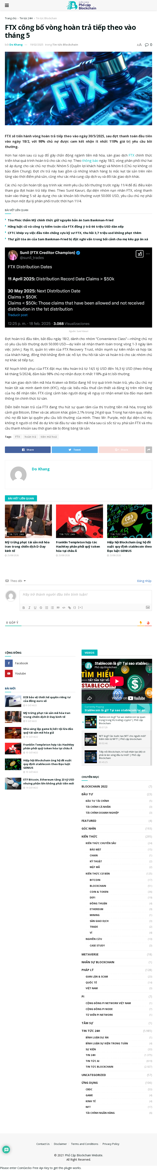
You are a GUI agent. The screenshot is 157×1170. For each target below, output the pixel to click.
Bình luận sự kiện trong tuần (107, 1043)
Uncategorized (94, 1075)
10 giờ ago (31, 736)
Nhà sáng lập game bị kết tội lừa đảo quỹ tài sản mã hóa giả (48, 730)
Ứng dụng (90, 1083)
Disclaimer (60, 1144)
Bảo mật (95, 849)
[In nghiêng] (29, 607)
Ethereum (96, 909)
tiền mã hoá (49, 436)
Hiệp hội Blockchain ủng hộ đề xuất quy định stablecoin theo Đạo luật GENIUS (129, 546)
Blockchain (98, 886)
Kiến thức (89, 836)
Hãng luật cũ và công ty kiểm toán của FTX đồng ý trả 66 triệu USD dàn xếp (66, 226)
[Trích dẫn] (58, 607)
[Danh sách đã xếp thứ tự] (46, 607)
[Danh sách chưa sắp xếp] (52, 607)
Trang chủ (10, 18)
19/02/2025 (36, 44)
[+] (80, 607)
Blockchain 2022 (94, 786)
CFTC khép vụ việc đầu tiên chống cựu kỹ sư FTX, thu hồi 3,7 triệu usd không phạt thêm (74, 233)
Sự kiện (91, 1049)
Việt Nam (92, 988)
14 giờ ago (31, 787)
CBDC (89, 1089)
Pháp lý (87, 970)
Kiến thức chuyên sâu (101, 843)
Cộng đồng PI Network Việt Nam (108, 1003)
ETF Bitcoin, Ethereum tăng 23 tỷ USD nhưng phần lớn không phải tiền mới (48, 781)
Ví (91, 932)
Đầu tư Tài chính (97, 801)
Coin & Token (99, 892)
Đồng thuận (98, 903)
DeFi (92, 897)
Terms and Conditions (84, 1144)
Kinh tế (91, 1101)
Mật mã (95, 867)
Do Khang (16, 44)
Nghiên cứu (94, 939)
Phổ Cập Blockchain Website (83, 1155)
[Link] (69, 607)
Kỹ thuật (96, 861)
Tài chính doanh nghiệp (102, 812)
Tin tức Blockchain (46, 18)
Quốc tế (91, 982)
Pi (83, 996)
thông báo (90, 160)
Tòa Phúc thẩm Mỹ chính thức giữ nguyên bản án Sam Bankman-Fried (60, 220)
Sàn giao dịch (99, 921)
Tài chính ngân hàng (100, 1113)
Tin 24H (90, 1055)
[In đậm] (24, 607)
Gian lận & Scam (97, 976)
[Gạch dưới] (35, 607)
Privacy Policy (111, 1144)
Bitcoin (95, 880)
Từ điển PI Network (99, 1015)
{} (74, 607)
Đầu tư (87, 794)
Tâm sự (87, 1023)
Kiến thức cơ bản (98, 873)
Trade (94, 926)
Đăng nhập (143, 581)
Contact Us (43, 1144)
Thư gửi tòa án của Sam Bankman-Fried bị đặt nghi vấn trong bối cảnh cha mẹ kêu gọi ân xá (78, 239)
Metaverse (90, 954)
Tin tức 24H (26, 18)
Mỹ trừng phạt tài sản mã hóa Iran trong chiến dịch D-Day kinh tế (27, 546)
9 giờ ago (31, 705)
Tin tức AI (92, 1061)
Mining (95, 915)
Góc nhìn (89, 828)
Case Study (97, 945)
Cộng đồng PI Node (99, 1009)
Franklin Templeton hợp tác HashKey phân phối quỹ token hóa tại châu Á (78, 546)
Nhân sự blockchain (98, 962)
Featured (89, 821)
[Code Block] (64, 607)
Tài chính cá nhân (98, 807)
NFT (88, 1107)
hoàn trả (30, 436)
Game (89, 1095)
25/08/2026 (13, 555)
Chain (94, 855)
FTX (131, 155)
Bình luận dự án (97, 1037)
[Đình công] (41, 607)
